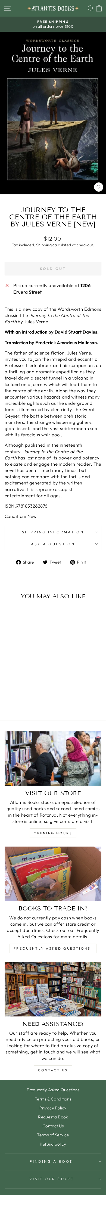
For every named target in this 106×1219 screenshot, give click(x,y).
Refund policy (53, 1144)
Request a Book (53, 1117)
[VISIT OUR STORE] (53, 758)
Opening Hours (53, 833)
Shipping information (53, 532)
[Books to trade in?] (53, 874)
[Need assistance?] (53, 989)
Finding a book (52, 1161)
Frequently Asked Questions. (53, 948)
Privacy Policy (53, 1108)
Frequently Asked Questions (53, 1089)
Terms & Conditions (53, 1099)
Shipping (44, 244)
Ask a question (53, 544)
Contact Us (53, 1070)
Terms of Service (53, 1134)
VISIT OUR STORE (51, 1179)
